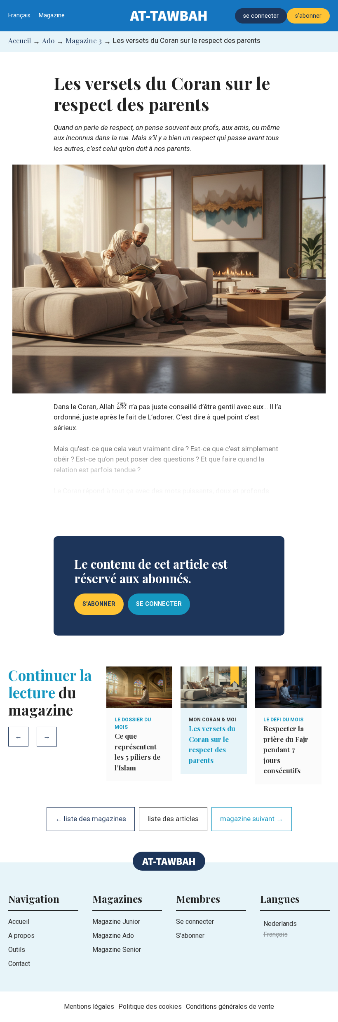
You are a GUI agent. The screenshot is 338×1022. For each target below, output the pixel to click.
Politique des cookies (150, 1006)
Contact (19, 964)
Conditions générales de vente (230, 1006)
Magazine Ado (113, 936)
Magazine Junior (116, 921)
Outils (16, 950)
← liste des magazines (90, 819)
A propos (21, 936)
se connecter (261, 15)
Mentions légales (89, 1006)
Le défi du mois (283, 720)
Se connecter (195, 921)
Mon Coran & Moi (212, 720)
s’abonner (308, 15)
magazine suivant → (251, 819)
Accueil (19, 40)
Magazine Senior (116, 950)
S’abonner (190, 936)
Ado (48, 40)
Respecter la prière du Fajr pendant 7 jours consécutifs (285, 749)
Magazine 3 (84, 40)
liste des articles (173, 819)
